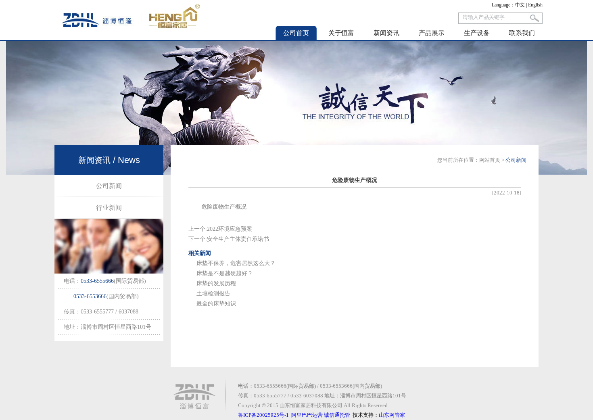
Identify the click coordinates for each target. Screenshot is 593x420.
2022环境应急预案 (229, 229)
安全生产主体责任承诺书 (238, 239)
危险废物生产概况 (223, 207)
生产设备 (477, 32)
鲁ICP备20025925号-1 (263, 415)
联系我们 (522, 32)
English (535, 5)
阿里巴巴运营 (307, 415)
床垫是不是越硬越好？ (224, 273)
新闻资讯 (386, 32)
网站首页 (489, 160)
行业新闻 (109, 207)
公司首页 (296, 32)
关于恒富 (341, 32)
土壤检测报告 (213, 293)
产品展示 (432, 32)
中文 (520, 5)
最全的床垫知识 (216, 304)
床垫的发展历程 (216, 283)
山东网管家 (392, 415)
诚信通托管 (337, 415)
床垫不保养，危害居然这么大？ (236, 263)
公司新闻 (109, 185)
